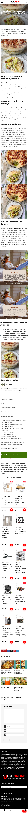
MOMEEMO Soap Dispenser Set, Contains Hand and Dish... (7, 633)
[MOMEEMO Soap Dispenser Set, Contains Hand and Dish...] (7, 620)
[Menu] (1, 2)
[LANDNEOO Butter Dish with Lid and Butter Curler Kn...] (20, 487)
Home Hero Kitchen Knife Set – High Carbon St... (6, 601)
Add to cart (11, 509)
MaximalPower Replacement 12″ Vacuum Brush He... (7, 568)
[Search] (25, 2)
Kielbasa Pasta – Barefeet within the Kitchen (19, 689)
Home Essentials (5, 494)
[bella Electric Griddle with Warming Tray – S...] (20, 589)
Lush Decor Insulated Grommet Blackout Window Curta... (6, 535)
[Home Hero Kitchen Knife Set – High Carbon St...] (7, 589)
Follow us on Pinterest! (8, 459)
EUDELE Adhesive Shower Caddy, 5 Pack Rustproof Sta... (20, 569)
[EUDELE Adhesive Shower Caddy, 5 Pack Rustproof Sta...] (20, 556)
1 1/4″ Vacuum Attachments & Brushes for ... (20, 532)
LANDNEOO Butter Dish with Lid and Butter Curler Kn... (19, 500)
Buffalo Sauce (5, 687)
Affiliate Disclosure (5, 805)
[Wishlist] (10, 811)
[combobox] (14, 787)
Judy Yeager (8, 384)
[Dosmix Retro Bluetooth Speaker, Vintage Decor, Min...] (20, 620)
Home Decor (4, 527)
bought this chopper (15, 228)
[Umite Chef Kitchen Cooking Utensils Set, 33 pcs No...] (7, 487)
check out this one (10, 244)
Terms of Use (4, 804)
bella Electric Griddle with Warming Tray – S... (20, 601)
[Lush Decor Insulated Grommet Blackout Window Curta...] (7, 521)
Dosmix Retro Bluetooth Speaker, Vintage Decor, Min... (20, 633)
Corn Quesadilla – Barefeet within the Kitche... (6, 672)
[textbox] (14, 787)
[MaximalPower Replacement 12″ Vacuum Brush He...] (7, 556)
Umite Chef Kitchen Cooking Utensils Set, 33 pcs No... (7, 500)
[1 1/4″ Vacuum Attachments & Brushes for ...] (20, 521)
